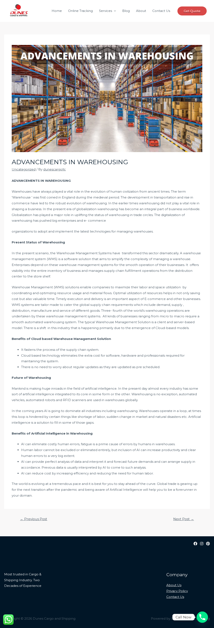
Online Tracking (80, 11)
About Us (173, 585)
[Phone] (202, 617)
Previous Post (33, 519)
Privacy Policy (177, 591)
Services (105, 11)
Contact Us (161, 11)
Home (57, 11)
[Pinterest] (208, 543)
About (141, 11)
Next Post (183, 519)
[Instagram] (202, 543)
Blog (126, 11)
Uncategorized (24, 169)
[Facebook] (195, 543)
